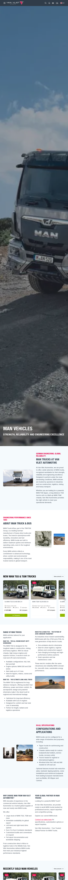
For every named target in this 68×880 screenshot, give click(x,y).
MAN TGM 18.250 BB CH (40, 602)
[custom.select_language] (62, 3)
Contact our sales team (43, 819)
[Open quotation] (57, 3)
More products (57, 576)
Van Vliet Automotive (15, 3)
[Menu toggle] (4, 3)
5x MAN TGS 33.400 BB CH (13, 602)
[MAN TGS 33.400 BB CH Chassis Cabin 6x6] (16, 590)
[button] (45, 3)
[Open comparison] (53, 3)
